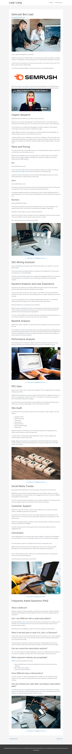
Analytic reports (25, 623)
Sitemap (21, 748)
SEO (18, 266)
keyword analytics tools (22, 171)
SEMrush (14, 660)
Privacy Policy (58, 2)
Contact (51, 2)
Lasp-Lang (15, 2)
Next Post (60, 738)
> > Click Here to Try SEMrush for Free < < (36, 258)
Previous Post (13, 738)
